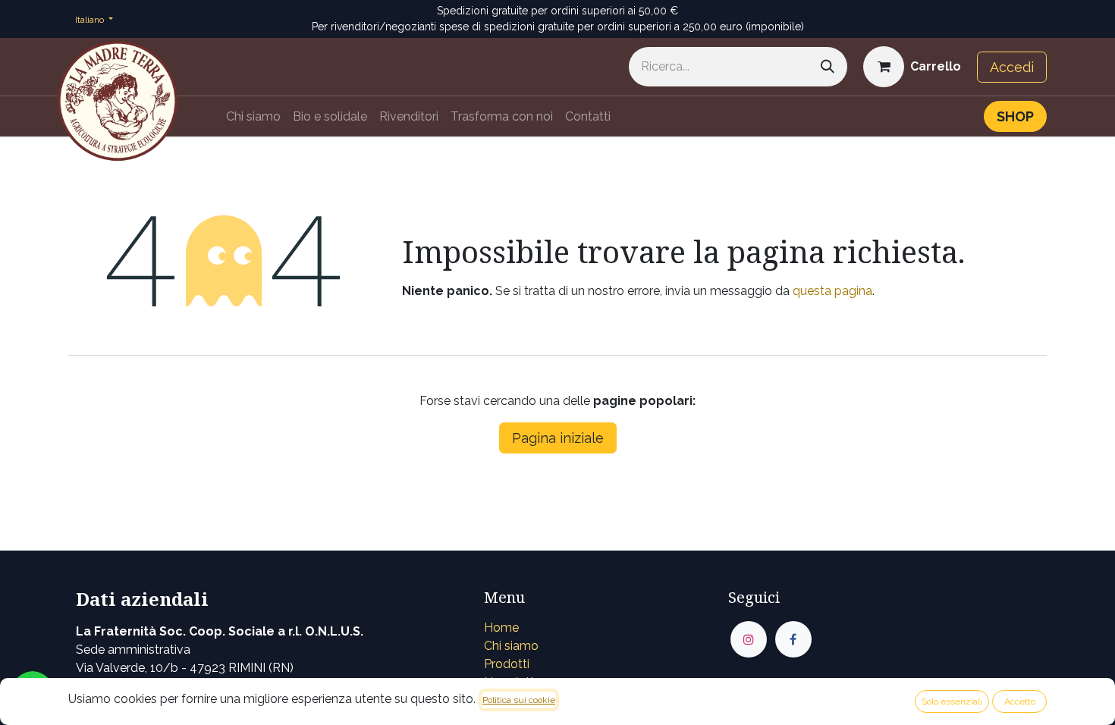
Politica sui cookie (518, 700)
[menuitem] (253, 117)
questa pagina (832, 291)
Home (501, 627)
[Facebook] (793, 639)
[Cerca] (827, 66)
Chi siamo (511, 646)
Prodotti (506, 664)
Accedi (1012, 67)
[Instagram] (748, 639)
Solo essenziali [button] (952, 701)
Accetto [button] (1019, 701)
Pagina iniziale (558, 438)
